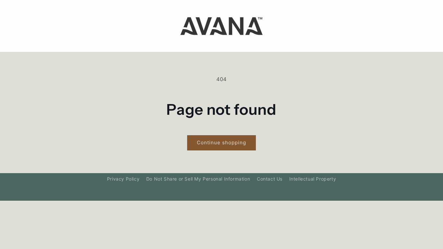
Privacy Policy (123, 179)
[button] (50, 26)
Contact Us (269, 179)
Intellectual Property (312, 179)
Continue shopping (221, 142)
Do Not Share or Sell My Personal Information (198, 179)
